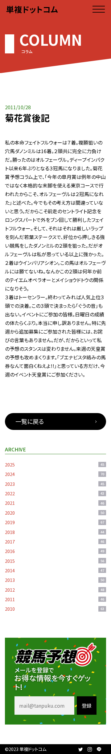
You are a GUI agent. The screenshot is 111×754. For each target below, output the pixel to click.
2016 (54, 551)
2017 (54, 541)
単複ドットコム (32, 9)
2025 (54, 464)
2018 (54, 532)
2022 (54, 493)
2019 (54, 522)
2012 (54, 589)
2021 (54, 503)
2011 (54, 599)
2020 (54, 512)
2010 (54, 608)
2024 (54, 474)
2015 (54, 561)
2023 (54, 484)
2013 (54, 580)
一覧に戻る (29, 421)
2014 (54, 570)
